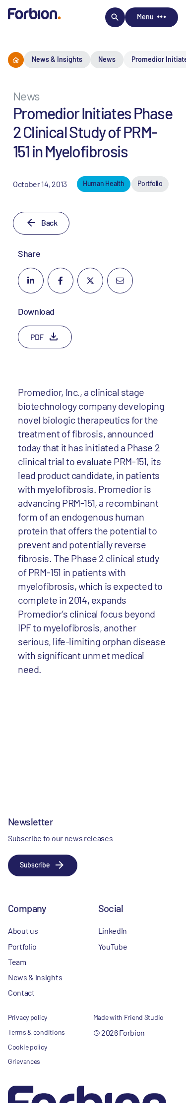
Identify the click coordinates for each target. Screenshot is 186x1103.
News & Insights (57, 59)
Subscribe (35, 865)
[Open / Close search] (115, 17)
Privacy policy (27, 1017)
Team (17, 961)
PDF (37, 336)
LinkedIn (112, 930)
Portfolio (22, 946)
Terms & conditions (36, 1032)
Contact (21, 992)
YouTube (112, 946)
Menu (145, 16)
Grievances (24, 1061)
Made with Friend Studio (128, 1017)
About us (23, 930)
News (107, 59)
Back (49, 222)
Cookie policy (27, 1047)
